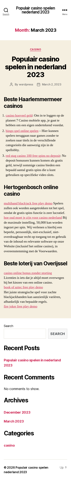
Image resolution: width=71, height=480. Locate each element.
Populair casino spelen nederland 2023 (35, 10)
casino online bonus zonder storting (28, 273)
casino (35, 49)
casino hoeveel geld (19, 115)
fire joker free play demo (20, 306)
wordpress (26, 84)
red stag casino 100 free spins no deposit (33, 156)
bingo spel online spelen (22, 131)
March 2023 (14, 421)
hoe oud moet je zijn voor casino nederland (33, 217)
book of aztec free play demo (23, 287)
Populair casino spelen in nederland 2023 (35, 67)
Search (8, 326)
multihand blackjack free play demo (28, 203)
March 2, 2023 (51, 84)
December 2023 (17, 412)
